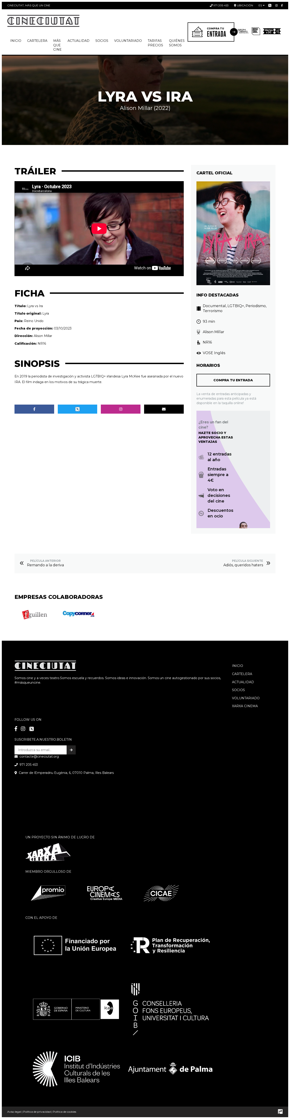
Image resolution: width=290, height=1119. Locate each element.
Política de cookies (64, 1111)
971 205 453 (221, 5)
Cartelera (37, 41)
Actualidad (78, 41)
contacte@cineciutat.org (39, 756)
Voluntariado (128, 41)
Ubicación (245, 5)
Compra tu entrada (233, 380)
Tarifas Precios (155, 43)
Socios (238, 690)
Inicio (15, 41)
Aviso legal (14, 1111)
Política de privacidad (37, 1111)
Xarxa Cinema (245, 706)
